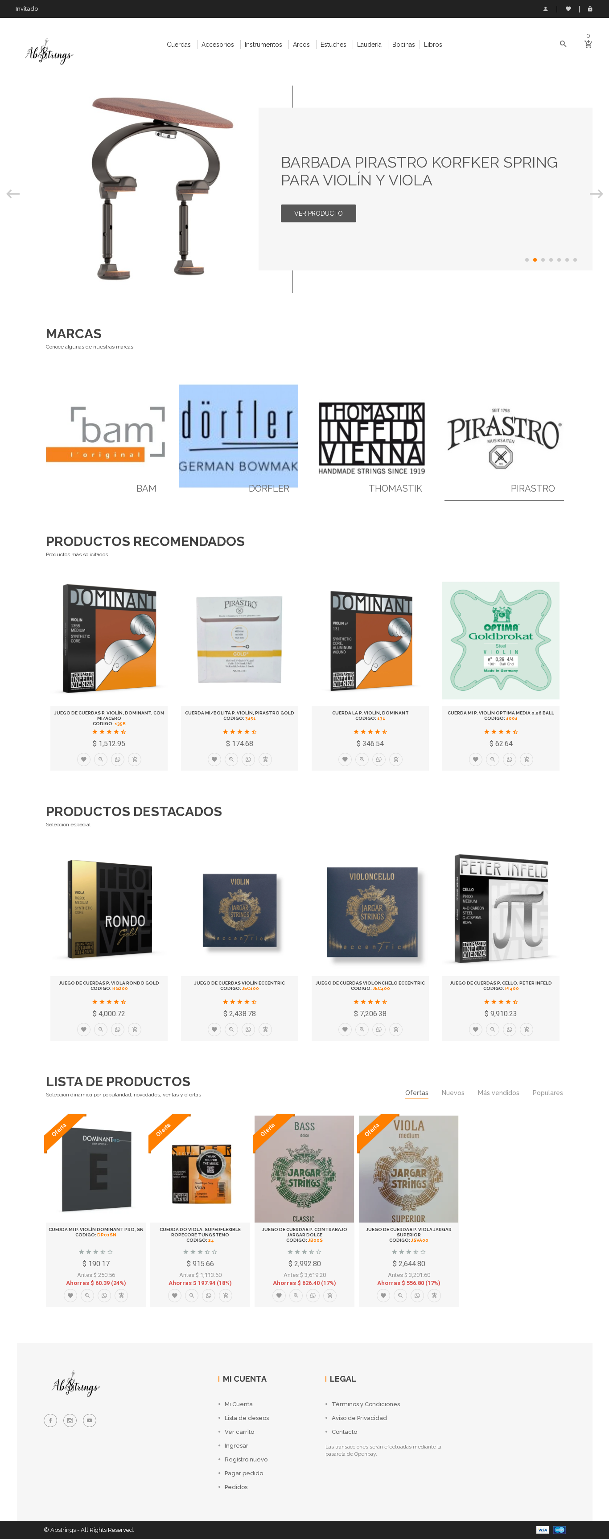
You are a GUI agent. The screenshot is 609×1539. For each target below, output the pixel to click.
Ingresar (590, 9)
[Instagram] (70, 1420)
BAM (146, 488)
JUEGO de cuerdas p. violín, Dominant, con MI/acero (109, 715)
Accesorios (218, 44)
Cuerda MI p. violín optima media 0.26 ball (501, 712)
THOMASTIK (395, 488)
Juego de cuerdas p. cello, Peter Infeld (501, 983)
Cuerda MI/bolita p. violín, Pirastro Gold (239, 712)
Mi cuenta (546, 9)
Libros (433, 44)
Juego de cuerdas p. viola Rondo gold (109, 983)
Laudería (369, 44)
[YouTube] (89, 1420)
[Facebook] (50, 1420)
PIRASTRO (533, 488)
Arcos (301, 44)
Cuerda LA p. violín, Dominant (370, 712)
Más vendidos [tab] (498, 1092)
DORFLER (269, 488)
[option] (305, 189)
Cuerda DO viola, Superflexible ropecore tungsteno (200, 1232)
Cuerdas (179, 44)
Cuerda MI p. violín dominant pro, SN (96, 1229)
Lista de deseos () (568, 9)
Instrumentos (263, 44)
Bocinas (403, 44)
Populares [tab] (548, 1092)
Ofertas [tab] (416, 1092)
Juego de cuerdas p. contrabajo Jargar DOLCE (304, 1232)
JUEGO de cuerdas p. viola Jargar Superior (409, 1232)
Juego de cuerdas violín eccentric (239, 983)
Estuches (333, 44)
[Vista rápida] (100, 759)
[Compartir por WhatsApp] (117, 759)
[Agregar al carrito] (134, 759)
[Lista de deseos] (84, 759)
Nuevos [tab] (453, 1092)
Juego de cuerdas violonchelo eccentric (370, 983)
